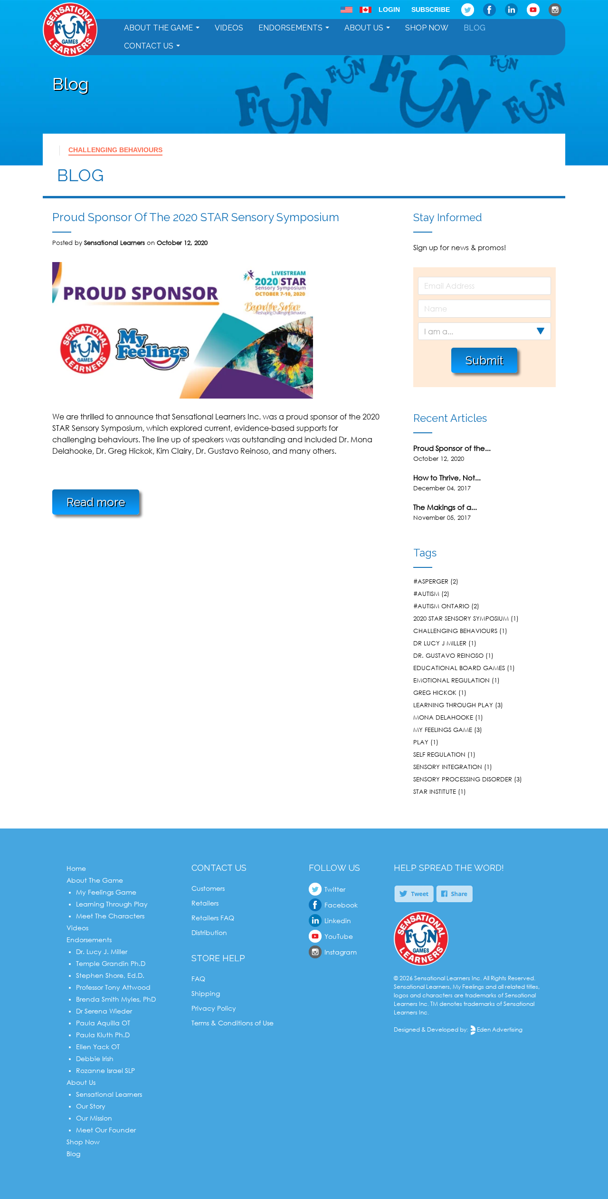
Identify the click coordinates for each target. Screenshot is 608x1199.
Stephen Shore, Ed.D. (110, 975)
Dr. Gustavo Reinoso (448, 655)
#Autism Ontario (441, 606)
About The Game (158, 27)
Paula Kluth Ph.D (103, 1035)
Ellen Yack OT (98, 1047)
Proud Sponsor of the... (452, 448)
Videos (229, 27)
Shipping (205, 993)
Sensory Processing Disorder (462, 779)
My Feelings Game (106, 892)
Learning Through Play (112, 904)
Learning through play (453, 705)
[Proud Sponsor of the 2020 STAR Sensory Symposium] (182, 395)
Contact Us (148, 45)
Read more (95, 502)
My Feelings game (442, 729)
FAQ (198, 979)
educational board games (459, 668)
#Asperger (430, 581)
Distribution (209, 932)
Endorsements (290, 27)
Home (76, 868)
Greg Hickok (434, 692)
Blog (474, 27)
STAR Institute (434, 791)
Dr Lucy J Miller (439, 643)
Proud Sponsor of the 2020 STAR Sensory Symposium (195, 217)
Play (420, 742)
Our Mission (94, 1118)
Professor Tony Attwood (113, 987)
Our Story (90, 1106)
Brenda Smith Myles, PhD (116, 999)
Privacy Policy (213, 1008)
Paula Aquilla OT (103, 1023)
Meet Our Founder (106, 1130)
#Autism (426, 593)
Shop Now (426, 27)
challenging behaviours (115, 150)
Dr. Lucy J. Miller (101, 951)
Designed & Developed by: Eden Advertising (458, 1029)
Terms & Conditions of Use (232, 1023)
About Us (363, 27)
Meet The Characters (110, 916)
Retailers (204, 903)
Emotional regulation (451, 680)
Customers (208, 888)
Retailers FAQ (212, 918)
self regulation (439, 754)
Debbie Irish (95, 1058)
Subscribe (430, 9)
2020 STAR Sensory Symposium (461, 618)
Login (389, 9)
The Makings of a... (445, 507)
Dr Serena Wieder (104, 1011)
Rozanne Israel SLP (105, 1070)
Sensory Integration (447, 766)
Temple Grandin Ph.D (110, 963)
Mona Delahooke (443, 717)
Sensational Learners (109, 1094)
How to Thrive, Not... (447, 477)
